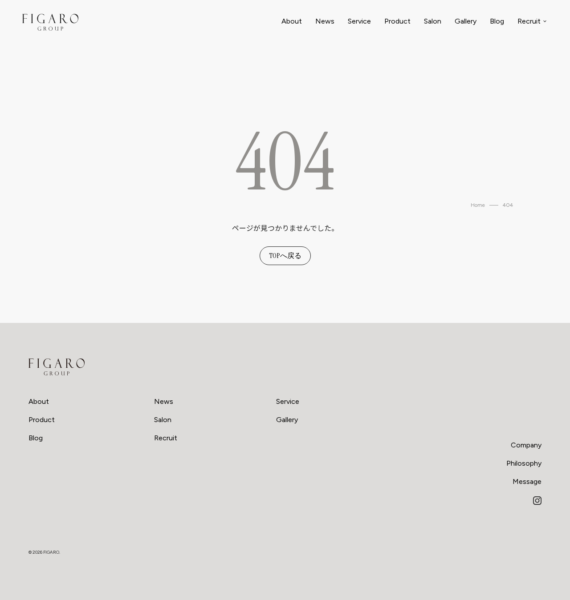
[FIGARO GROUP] (56, 366)
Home (478, 205)
